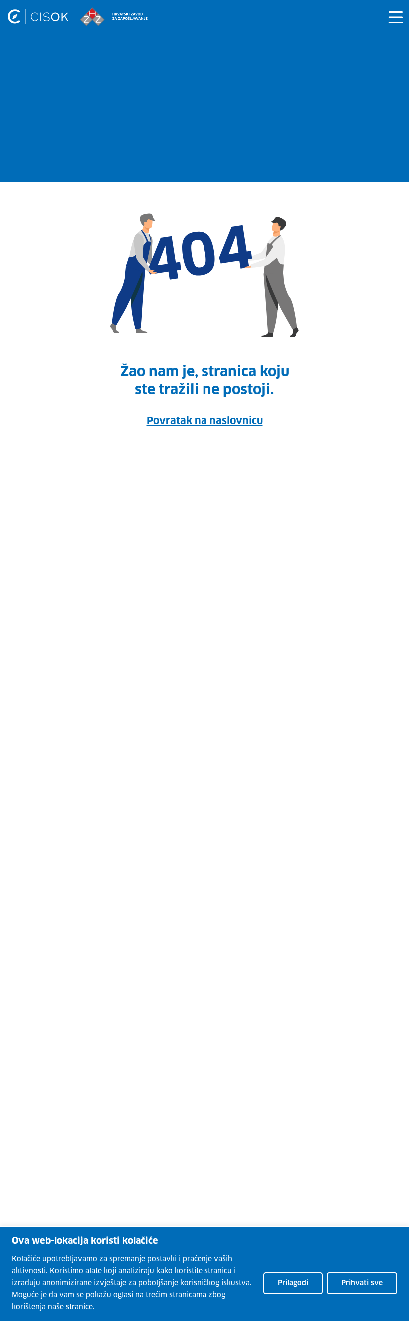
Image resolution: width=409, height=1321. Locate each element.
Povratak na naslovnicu (205, 421)
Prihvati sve (362, 1283)
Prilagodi (293, 1283)
